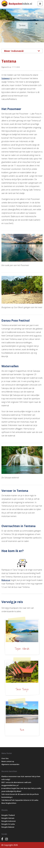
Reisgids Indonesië (8, 821)
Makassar (5, 580)
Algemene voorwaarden (10, 764)
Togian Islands (22, 648)
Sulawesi (5, 78)
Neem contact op (7, 761)
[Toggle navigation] (40, 3)
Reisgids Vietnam (7, 818)
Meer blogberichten (8, 803)
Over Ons (5, 758)
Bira (22, 729)
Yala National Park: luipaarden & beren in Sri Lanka (19, 800)
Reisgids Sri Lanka (8, 824)
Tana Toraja (22, 689)
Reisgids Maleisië (7, 827)
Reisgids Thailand (8, 815)
